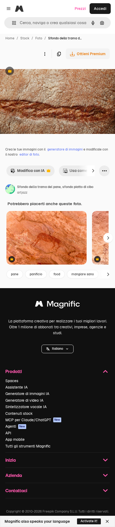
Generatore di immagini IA (27, 393)
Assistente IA (16, 387)
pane (14, 274)
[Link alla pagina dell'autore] (10, 189)
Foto (38, 38)
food (56, 274)
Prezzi (80, 8)
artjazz (22, 192)
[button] (57, 349)
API (8, 433)
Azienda (13, 475)
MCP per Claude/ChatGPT (32, 419)
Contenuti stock (19, 413)
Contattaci (16, 490)
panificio (36, 274)
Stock (24, 38)
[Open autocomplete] (12, 23)
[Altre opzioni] (44, 53)
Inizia (10, 460)
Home (9, 38)
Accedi (100, 8)
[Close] (107, 521)
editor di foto (29, 154)
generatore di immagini (65, 149)
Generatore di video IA (24, 400)
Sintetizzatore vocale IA (26, 406)
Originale (35, 71)
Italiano (57, 349)
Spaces (11, 380)
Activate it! (88, 521)
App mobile (15, 439)
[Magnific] (57, 305)
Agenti (15, 426)
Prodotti (13, 371)
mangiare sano (82, 274)
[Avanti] (93, 170)
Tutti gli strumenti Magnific (28, 446)
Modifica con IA (27, 172)
